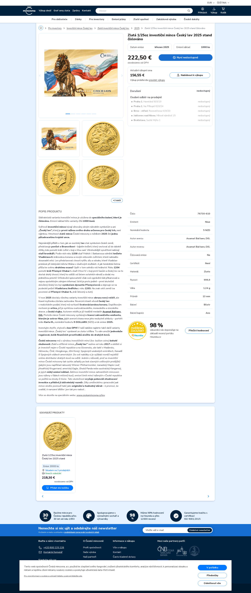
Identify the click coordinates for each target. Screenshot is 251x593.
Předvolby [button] (212, 575)
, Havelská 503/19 (148, 101)
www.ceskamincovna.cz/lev (91, 395)
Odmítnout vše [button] (212, 583)
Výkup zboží (45, 10)
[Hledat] (189, 11)
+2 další (117, 200)
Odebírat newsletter (199, 530)
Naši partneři (89, 556)
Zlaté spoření (141, 19)
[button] (222, 3)
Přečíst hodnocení (199, 330)
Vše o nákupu (120, 547)
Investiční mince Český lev (80, 28)
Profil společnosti (92, 547)
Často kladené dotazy (124, 556)
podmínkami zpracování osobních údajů (81, 532)
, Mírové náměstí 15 (155, 115)
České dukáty (191, 19)
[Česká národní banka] (165, 551)
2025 (136, 28)
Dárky (78, 19)
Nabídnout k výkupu (192, 75)
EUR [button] (209, 2)
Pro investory (96, 19)
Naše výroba (89, 552)
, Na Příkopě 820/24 (148, 106)
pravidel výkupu (157, 80)
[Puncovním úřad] (181, 551)
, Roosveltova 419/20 (152, 111)
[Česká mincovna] (29, 11)
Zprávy (76, 10)
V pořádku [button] (212, 567)
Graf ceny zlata (62, 10)
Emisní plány (119, 19)
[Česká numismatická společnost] (194, 551)
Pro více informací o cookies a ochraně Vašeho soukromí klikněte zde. (53, 576)
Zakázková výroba (166, 19)
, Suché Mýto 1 (147, 120)
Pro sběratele (59, 19)
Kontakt (86, 10)
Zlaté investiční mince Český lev (113, 28)
